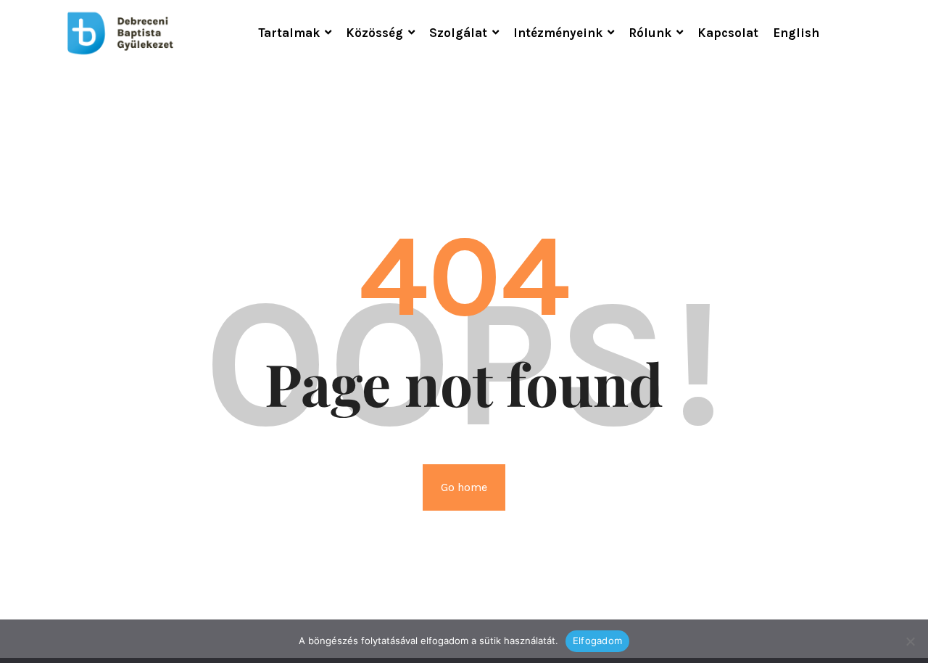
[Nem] (910, 641)
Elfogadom (597, 640)
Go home (464, 487)
